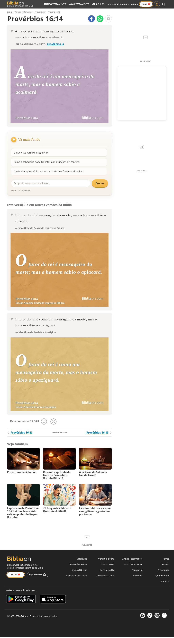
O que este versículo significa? (31, 152)
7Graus (24, 616)
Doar (146, 4)
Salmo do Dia (107, 564)
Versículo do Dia (106, 558)
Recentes (137, 575)
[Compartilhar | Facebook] (91, 18)
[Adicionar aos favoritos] (108, 18)
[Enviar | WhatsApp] (100, 18)
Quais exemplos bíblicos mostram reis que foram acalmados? (49, 171)
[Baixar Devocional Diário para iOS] (53, 599)
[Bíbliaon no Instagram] (157, 615)
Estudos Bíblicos (79, 569)
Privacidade (163, 569)
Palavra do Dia (107, 569)
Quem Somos (162, 575)
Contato (165, 564)
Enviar (100, 183)
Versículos (98, 4)
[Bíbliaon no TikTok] (149, 615)
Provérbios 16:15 (97, 432)
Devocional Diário (105, 575)
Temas (166, 558)
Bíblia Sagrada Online (20, 6)
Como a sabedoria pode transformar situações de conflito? (47, 162)
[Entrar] (157, 4)
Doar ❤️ (15, 574)
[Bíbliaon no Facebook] (164, 615)
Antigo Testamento (55, 4)
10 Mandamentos (78, 564)
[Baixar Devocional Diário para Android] (21, 599)
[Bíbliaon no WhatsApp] (142, 615)
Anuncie (165, 581)
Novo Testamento (79, 4)
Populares (137, 569)
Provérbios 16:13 (22, 432)
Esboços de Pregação (76, 575)
